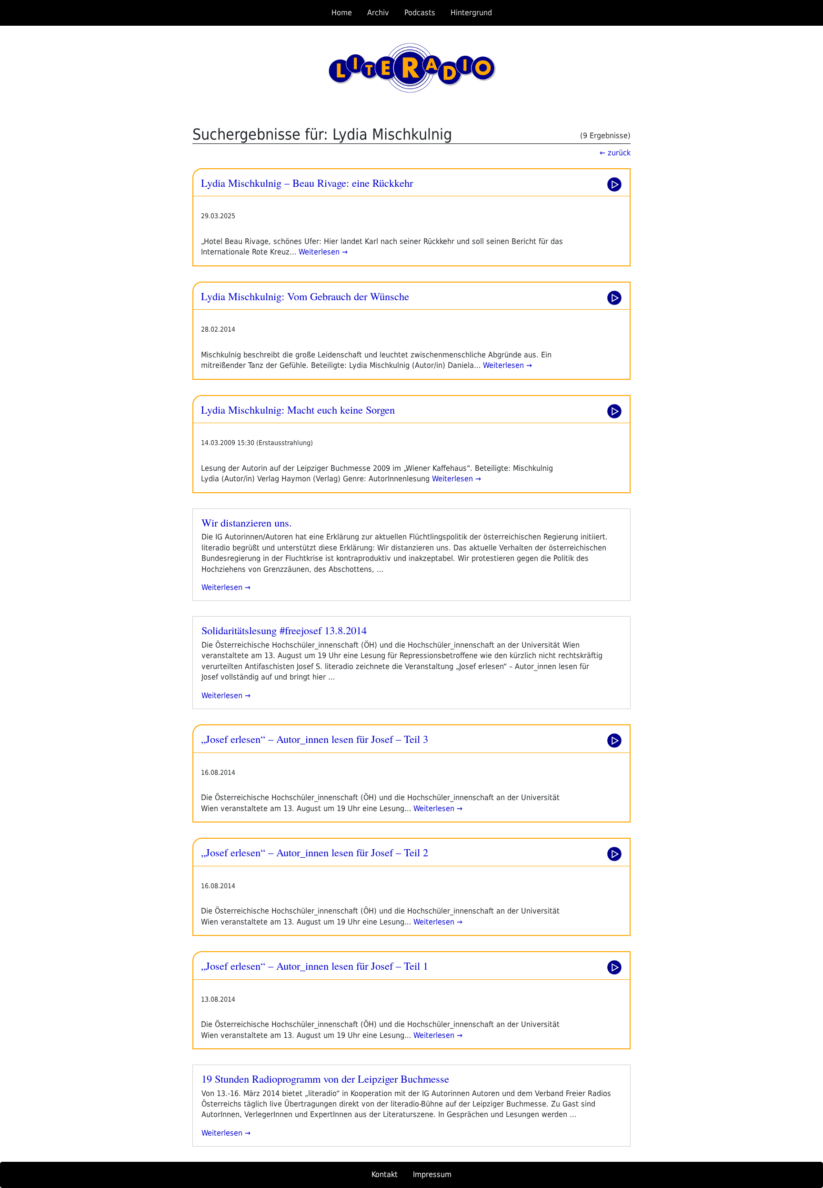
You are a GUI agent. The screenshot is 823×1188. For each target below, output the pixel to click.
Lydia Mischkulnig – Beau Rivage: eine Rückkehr (307, 182)
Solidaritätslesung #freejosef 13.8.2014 (284, 630)
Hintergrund (471, 12)
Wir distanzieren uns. (246, 522)
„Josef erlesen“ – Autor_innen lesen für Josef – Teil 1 (314, 965)
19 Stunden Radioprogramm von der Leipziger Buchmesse (325, 1078)
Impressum (432, 1174)
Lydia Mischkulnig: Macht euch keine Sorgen (298, 409)
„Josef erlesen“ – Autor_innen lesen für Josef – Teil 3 (314, 738)
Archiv (378, 12)
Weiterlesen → (322, 251)
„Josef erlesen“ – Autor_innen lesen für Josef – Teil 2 (314, 852)
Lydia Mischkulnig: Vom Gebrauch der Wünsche (305, 296)
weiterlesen (223, 587)
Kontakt (384, 1174)
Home (341, 12)
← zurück (615, 152)
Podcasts (419, 12)
